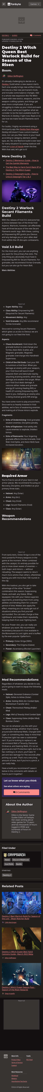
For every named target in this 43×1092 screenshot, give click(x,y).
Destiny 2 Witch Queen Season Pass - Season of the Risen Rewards (18, 988)
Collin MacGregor (10, 922)
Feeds (28, 1056)
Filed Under (9, 848)
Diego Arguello (10, 994)
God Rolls (9, 864)
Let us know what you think (20, 780)
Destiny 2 (7, 875)
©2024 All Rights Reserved (20, 1087)
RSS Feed (29, 1060)
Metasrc (14, 1079)
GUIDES (14, 35)
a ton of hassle (17, 146)
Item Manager (29, 129)
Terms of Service (17, 1063)
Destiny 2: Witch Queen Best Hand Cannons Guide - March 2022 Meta (17, 953)
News (7, 859)
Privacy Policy (15, 1060)
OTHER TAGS (6, 871)
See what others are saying (17, 786)
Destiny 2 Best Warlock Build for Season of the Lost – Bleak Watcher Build (21, 917)
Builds (19, 864)
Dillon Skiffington (15, 76)
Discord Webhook (21, 859)
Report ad (21, 304)
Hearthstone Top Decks (19, 1081)
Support (14, 1065)
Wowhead (14, 1076)
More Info (14, 1056)
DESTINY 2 (5, 35)
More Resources (17, 1072)
